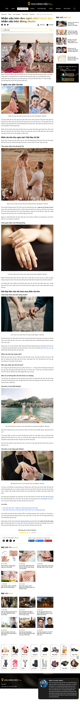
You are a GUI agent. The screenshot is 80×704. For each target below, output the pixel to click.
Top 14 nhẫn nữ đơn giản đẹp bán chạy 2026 (8, 566)
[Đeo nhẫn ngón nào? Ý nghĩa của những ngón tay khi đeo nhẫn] (27, 576)
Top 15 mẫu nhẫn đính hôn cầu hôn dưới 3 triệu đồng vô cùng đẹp (26, 567)
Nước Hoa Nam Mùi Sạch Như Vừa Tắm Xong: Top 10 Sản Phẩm (8, 633)
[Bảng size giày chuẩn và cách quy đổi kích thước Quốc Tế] (61, 58)
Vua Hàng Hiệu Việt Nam (21, 523)
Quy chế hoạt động (6, 688)
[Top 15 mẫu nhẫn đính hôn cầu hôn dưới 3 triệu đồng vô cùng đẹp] (27, 556)
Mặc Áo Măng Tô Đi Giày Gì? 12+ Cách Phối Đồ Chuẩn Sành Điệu (9, 613)
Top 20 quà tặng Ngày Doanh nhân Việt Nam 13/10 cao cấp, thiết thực (27, 633)
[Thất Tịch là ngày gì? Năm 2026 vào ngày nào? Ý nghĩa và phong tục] (61, 32)
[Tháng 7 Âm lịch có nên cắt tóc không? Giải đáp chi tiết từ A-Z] (61, 23)
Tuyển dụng (4, 693)
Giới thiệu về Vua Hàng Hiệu (9, 686)
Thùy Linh (42, 24)
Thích (32, 540)
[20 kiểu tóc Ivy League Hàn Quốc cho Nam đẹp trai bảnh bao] (61, 49)
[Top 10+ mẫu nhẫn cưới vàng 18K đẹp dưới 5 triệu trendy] (45, 556)
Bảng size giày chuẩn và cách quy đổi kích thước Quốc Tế (73, 58)
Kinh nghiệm (16, 14)
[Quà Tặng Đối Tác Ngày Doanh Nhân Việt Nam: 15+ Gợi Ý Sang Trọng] (27, 602)
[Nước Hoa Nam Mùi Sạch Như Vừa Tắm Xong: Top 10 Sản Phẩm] (9, 622)
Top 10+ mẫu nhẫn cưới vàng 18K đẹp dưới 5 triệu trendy (45, 566)
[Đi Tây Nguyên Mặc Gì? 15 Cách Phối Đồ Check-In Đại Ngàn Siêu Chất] (45, 602)
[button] (78, 657)
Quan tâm (40, 540)
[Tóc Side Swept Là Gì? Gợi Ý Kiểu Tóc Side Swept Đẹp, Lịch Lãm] (45, 622)
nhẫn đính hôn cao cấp (46, 348)
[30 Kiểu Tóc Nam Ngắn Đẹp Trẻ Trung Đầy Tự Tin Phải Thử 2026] (61, 41)
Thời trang (25, 14)
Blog (10, 14)
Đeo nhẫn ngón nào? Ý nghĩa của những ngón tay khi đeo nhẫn (20, 508)
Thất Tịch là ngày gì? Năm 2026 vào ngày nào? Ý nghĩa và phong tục (73, 32)
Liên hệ (3, 695)
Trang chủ (4, 14)
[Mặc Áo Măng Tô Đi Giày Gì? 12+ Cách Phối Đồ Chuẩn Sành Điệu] (9, 602)
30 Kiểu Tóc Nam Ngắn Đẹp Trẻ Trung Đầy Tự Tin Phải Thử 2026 (72, 41)
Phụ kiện (32, 14)
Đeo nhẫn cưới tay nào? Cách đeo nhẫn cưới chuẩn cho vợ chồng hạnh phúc (24, 510)
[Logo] (11, 681)
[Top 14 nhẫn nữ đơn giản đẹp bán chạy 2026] (9, 556)
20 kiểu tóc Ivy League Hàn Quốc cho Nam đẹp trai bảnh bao (73, 50)
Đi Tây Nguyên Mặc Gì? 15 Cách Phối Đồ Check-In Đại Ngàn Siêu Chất (44, 613)
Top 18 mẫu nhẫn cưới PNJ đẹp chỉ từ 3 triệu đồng (8, 586)
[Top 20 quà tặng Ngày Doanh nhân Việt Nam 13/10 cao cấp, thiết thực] (27, 622)
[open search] (74, 9)
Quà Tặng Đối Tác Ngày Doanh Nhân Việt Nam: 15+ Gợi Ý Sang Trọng (26, 613)
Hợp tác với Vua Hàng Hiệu (8, 691)
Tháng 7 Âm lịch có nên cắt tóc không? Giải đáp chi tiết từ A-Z (73, 24)
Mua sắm (3, 684)
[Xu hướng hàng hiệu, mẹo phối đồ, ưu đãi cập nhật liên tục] (40, 3)
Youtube (49, 540)
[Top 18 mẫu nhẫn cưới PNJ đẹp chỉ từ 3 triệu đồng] (9, 576)
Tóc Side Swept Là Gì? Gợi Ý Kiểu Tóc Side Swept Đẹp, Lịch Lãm (45, 633)
